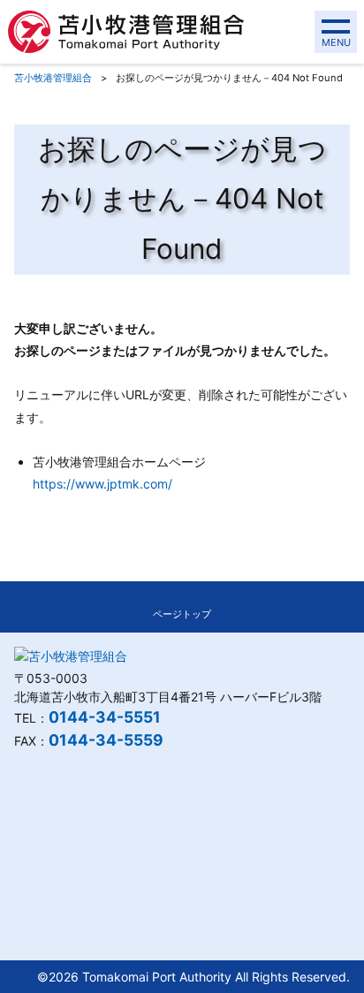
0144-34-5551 (105, 717)
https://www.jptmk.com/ (102, 483)
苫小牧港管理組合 (53, 78)
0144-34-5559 (106, 740)
